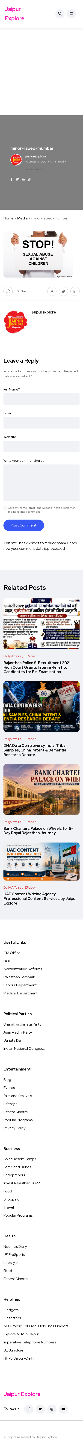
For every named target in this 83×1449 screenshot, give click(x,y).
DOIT (7, 960)
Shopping (11, 1199)
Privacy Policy (14, 1128)
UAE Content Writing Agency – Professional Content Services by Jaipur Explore (40, 899)
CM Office (12, 952)
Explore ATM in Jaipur (21, 1334)
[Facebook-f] (28, 1409)
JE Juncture (13, 1350)
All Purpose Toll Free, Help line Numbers (35, 1326)
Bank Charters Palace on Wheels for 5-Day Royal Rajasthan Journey (38, 831)
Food (7, 1191)
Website (9, 437)
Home (8, 218)
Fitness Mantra (15, 1111)
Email (8, 413)
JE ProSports (14, 1254)
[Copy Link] (29, 179)
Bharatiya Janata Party (22, 1024)
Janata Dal (12, 1040)
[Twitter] (40, 1409)
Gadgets (10, 1309)
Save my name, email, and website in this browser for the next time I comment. (41, 510)
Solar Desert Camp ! (19, 1158)
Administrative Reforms (22, 969)
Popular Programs (18, 1120)
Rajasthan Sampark (19, 977)
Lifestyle (10, 1103)
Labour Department (20, 985)
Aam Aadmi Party (17, 1032)
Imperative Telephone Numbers (29, 1342)
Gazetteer (12, 1318)
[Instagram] (51, 1409)
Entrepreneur (14, 1175)
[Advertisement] (41, 71)
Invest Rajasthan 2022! (22, 1183)
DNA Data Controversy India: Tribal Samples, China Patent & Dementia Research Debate (34, 750)
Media (22, 218)
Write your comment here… (25, 460)
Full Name (11, 389)
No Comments (34, 169)
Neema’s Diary (15, 1246)
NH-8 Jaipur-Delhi (18, 1358)
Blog (7, 1079)
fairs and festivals (17, 1095)
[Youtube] (63, 1409)
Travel (8, 1207)
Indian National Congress (23, 1048)
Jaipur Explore (14, 14)
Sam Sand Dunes (17, 1167)
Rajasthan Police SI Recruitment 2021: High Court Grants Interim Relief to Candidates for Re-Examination (37, 667)
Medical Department (20, 993)
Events (9, 1087)
